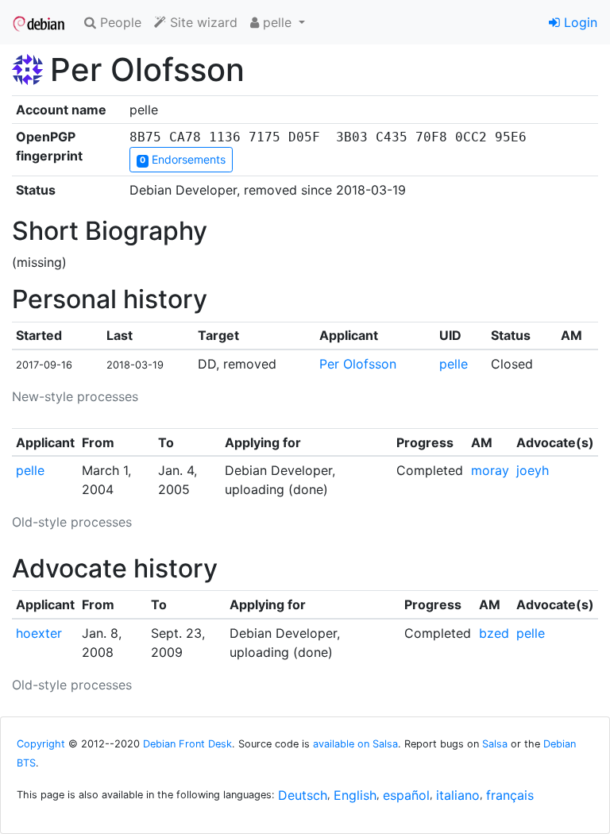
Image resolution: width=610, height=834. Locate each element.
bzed (494, 633)
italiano (458, 795)
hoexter (39, 633)
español (406, 795)
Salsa (495, 744)
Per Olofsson (357, 364)
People (118, 22)
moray (490, 470)
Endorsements (183, 159)
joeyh (532, 470)
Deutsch (302, 795)
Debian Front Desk (187, 744)
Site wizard (201, 22)
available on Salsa (355, 744)
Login (578, 22)
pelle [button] (277, 22)
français (510, 795)
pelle (453, 364)
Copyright (41, 744)
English (355, 795)
